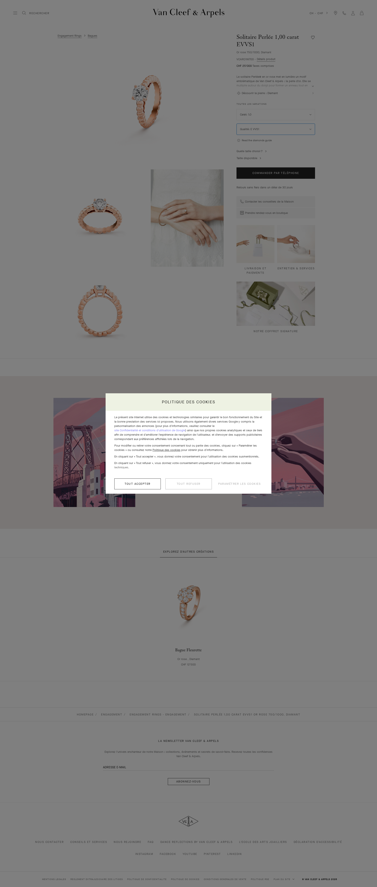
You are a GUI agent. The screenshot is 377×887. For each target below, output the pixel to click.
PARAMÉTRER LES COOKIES (239, 484)
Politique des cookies (166, 450)
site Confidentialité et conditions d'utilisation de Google (149, 430)
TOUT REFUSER (188, 484)
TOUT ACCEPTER (138, 484)
